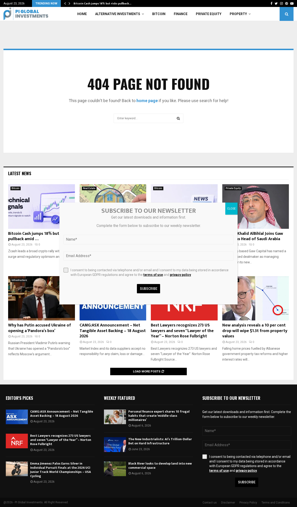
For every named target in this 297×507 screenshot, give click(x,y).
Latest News (19, 173)
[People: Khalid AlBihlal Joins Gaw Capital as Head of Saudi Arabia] (255, 206)
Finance (180, 14)
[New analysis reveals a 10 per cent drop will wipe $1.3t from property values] (255, 298)
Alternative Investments (117, 14)
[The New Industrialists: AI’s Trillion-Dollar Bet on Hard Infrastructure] (115, 444)
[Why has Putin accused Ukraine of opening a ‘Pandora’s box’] (41, 298)
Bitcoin (158, 14)
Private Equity (208, 14)
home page (147, 100)
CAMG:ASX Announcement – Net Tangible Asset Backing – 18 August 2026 (113, 331)
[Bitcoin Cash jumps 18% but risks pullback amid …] (41, 206)
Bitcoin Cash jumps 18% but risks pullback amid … (38, 236)
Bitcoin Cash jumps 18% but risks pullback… (102, 3)
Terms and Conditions (275, 502)
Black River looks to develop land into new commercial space (160, 465)
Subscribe (246, 482)
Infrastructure (19, 280)
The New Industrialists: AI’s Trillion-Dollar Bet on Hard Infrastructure (160, 441)
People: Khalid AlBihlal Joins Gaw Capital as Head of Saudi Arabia (252, 236)
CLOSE (231, 208)
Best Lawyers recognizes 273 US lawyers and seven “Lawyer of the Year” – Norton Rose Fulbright (182, 331)
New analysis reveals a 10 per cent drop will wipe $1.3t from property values (254, 331)
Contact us (210, 502)
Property (238, 14)
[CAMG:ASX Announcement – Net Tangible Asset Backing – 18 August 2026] (17, 417)
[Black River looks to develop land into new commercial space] (115, 469)
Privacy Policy (248, 502)
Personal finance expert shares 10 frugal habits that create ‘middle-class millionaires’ (159, 416)
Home (82, 14)
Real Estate (89, 188)
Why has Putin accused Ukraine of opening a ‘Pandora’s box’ (39, 328)
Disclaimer (228, 502)
